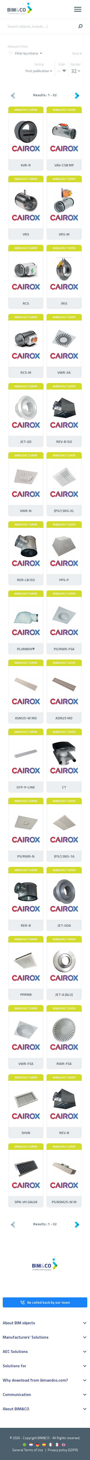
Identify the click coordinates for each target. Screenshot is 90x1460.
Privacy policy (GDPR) (63, 1449)
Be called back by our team (48, 1302)
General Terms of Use (27, 1449)
